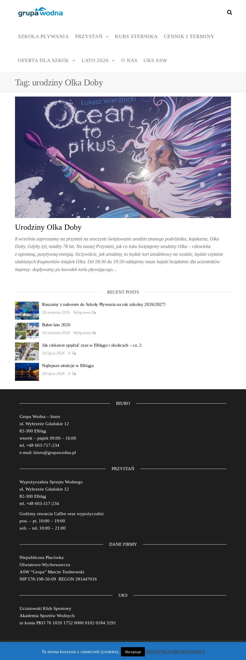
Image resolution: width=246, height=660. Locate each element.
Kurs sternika (136, 36)
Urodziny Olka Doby (48, 227)
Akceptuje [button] (132, 652)
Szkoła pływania (43, 36)
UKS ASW (155, 60)
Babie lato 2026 (56, 324)
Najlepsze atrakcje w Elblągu (68, 365)
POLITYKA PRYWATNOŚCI (175, 651)
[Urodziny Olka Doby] (123, 157)
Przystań (89, 36)
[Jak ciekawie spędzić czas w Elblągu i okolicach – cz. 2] (27, 350)
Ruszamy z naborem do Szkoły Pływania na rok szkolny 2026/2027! (103, 304)
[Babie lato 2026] (27, 330)
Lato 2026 (95, 60)
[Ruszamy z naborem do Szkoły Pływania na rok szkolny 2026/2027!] (27, 310)
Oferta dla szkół (43, 60)
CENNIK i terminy (189, 36)
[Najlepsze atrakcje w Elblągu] (27, 371)
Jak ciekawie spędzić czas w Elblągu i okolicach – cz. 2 (92, 345)
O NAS (129, 60)
